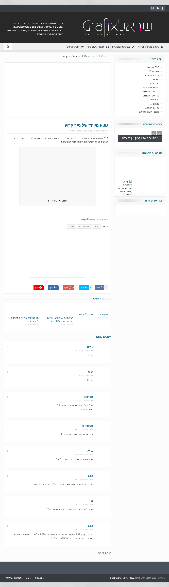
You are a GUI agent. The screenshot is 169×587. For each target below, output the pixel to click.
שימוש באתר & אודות (148, 46)
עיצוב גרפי (39, 578)
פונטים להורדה (152, 104)
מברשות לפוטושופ (121, 46)
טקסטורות (154, 83)
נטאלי (89, 450)
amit (90, 475)
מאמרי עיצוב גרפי (95, 46)
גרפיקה (28, 578)
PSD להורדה (74, 131)
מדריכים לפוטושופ (151, 95)
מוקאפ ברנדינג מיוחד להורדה (93, 314)
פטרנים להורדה (152, 108)
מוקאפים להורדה (151, 99)
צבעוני (71, 226)
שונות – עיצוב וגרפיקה (149, 112)
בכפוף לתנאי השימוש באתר (122, 578)
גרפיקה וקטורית (152, 75)
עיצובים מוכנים (84, 226)
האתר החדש (73, 46)
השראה (155, 79)
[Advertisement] (57, 89)
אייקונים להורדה (152, 71)
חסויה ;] (88, 396)
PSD (97, 226)
